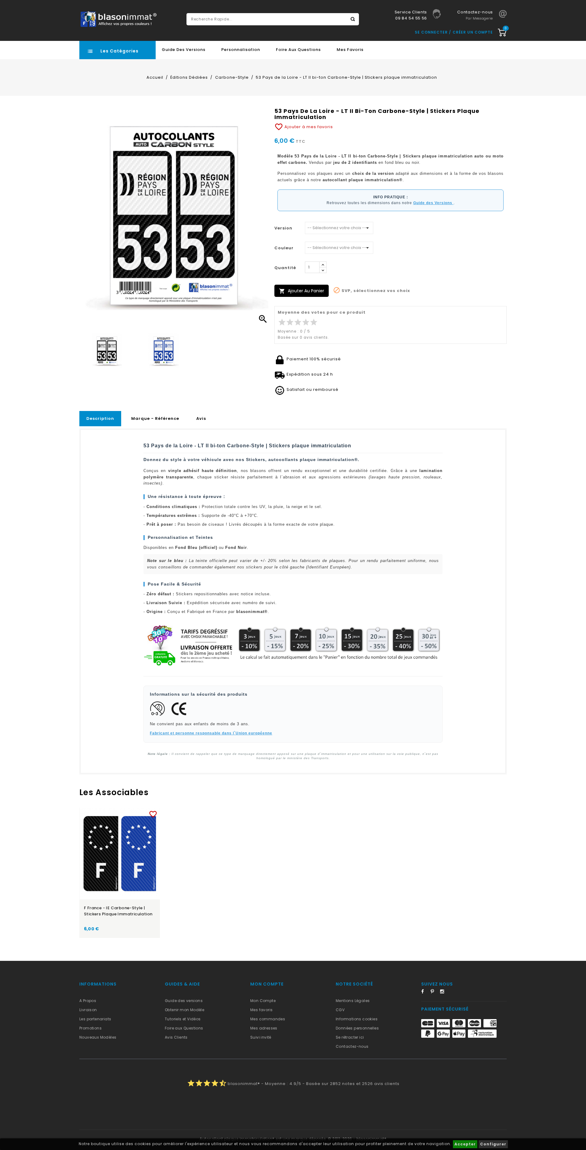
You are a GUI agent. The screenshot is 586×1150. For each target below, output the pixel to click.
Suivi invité (260, 1037)
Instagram (444, 993)
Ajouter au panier (301, 291)
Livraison (88, 1009)
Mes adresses (263, 1028)
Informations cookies (357, 1019)
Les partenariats (95, 1019)
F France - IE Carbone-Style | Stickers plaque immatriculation (118, 911)
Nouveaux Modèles (97, 1037)
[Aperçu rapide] (125, 813)
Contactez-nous (352, 1046)
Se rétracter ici (350, 1037)
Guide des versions (184, 1000)
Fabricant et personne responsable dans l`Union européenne (211, 733)
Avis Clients (176, 1037)
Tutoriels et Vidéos (183, 1019)
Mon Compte (263, 1000)
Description (100, 418)
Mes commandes (267, 1019)
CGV (340, 1009)
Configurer (493, 1144)
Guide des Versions (183, 49)
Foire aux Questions (298, 49)
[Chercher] (353, 19)
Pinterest (435, 993)
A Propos (87, 1000)
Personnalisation (240, 49)
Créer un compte (473, 32)
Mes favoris (350, 49)
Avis (201, 418)
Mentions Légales (353, 1000)
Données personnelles (357, 1028)
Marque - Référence (155, 418)
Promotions (90, 1028)
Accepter (465, 1144)
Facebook (425, 993)
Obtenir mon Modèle (184, 1009)
